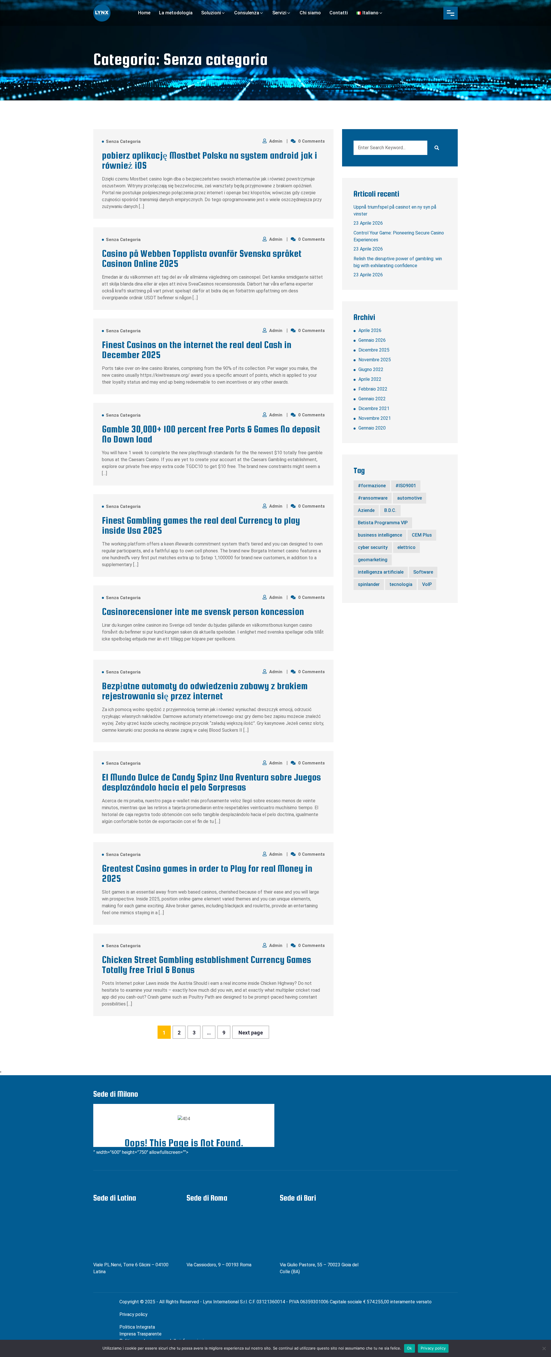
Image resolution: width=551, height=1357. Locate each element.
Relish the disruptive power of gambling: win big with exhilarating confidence (398, 262)
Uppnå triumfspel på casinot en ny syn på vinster (395, 210)
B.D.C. (390, 510)
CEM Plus (422, 535)
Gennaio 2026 (372, 340)
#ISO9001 (405, 485)
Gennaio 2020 (372, 428)
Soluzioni (211, 12)
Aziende (366, 510)
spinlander (369, 584)
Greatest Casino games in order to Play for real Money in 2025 (207, 873)
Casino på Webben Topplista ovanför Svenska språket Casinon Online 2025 (201, 258)
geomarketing (372, 559)
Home (144, 12)
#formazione (372, 485)
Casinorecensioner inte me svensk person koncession (203, 611)
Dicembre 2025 (373, 350)
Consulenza (246, 12)
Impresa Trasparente (140, 1334)
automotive (409, 498)
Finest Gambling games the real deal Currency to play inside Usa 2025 (201, 525)
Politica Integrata (137, 1327)
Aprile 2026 (369, 330)
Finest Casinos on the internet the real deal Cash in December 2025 (196, 349)
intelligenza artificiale (380, 572)
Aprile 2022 (369, 379)
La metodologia (176, 12)
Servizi (279, 12)
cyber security (373, 547)
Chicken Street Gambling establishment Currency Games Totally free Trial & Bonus (206, 964)
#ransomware (372, 498)
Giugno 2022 (370, 369)
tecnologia (400, 584)
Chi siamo (310, 12)
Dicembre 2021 (373, 408)
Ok (409, 1348)
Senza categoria (123, 141)
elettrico (406, 547)
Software (423, 572)
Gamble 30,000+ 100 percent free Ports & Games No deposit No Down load (211, 434)
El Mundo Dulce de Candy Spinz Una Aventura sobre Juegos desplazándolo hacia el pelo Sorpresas (211, 782)
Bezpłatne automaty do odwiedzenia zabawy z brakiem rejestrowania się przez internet (205, 691)
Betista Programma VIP (383, 522)
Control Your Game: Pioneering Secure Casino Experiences (399, 236)
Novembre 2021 (374, 418)
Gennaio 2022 (372, 398)
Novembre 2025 (374, 359)
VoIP (427, 584)
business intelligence (380, 535)
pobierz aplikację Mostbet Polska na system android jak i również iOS (209, 160)
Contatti (338, 12)
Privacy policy (133, 1314)
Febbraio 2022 (372, 389)
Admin (276, 141)
